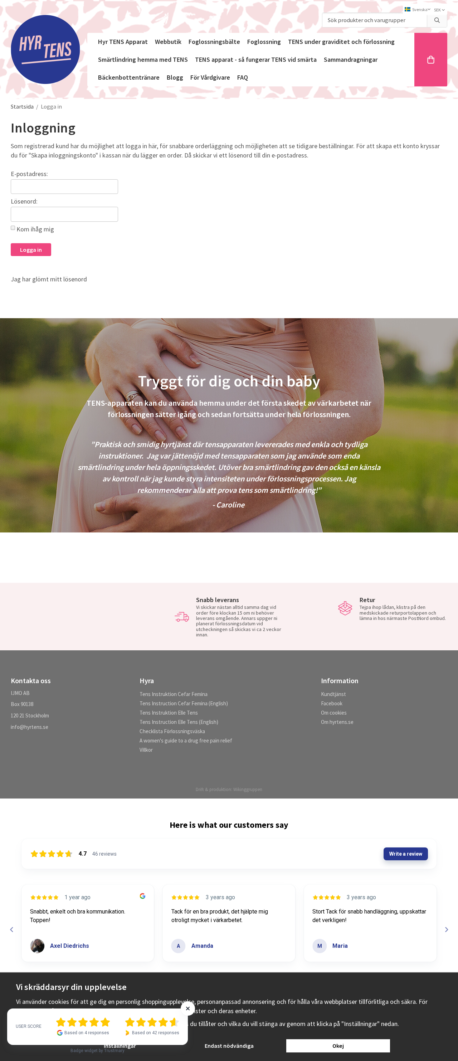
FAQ (242, 77)
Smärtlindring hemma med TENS (143, 59)
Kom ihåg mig (35, 229)
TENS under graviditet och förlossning (341, 41)
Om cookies (334, 712)
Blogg (175, 77)
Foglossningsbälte (214, 41)
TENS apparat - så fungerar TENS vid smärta (256, 59)
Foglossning (264, 41)
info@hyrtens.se (29, 727)
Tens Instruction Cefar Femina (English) (184, 703)
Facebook (331, 703)
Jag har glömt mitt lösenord (49, 279)
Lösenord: (24, 201)
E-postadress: (29, 174)
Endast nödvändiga (229, 1045)
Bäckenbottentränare (129, 77)
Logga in (31, 249)
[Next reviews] (446, 929)
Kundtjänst (333, 694)
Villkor (146, 749)
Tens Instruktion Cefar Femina (174, 694)
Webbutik (168, 41)
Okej (338, 1045)
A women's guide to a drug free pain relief (186, 740)
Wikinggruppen (247, 789)
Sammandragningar (350, 59)
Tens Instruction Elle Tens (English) (179, 722)
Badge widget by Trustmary (97, 1050)
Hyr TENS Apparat (123, 41)
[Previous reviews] (11, 929)
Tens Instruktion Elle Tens (169, 712)
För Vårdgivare (210, 77)
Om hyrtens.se (337, 722)
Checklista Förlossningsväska (172, 731)
